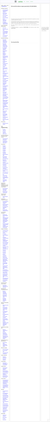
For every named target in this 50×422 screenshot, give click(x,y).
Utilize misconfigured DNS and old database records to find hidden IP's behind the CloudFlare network (5, 219)
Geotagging (4, 233)
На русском (4, 419)
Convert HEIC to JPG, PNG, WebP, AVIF (5, 263)
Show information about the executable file (5, 374)
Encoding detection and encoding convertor (5, 202)
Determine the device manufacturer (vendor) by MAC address (5, 344)
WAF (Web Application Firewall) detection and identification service (5, 323)
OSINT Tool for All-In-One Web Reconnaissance (5, 95)
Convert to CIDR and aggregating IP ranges (5, 177)
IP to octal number (5, 173)
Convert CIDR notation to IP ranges (5, 180)
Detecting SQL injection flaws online (5, 296)
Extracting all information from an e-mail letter (5, 363)
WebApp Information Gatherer (4, 54)
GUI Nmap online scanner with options (5, 312)
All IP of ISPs (4, 16)
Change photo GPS (5, 230)
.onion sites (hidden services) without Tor (5, 98)
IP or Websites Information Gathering (5, 48)
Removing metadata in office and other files (5, 240)
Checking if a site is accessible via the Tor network (5, 103)
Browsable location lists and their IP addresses (5, 11)
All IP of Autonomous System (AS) (4, 20)
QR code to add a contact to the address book (5, 408)
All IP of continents (5, 17)
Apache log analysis (5, 349)
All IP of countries (5, 15)
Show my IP (4, 27)
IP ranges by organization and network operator (5, 23)
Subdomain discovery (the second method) (5, 333)
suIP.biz (20, 1)
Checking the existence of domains (4, 83)
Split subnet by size (5, 158)
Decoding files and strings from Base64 (5, 207)
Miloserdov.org (4, 6)
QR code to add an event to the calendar (5, 411)
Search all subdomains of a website (5, 330)
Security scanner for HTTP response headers (5, 319)
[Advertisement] (25, 13)
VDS (24, 1)
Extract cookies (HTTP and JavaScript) (5, 112)
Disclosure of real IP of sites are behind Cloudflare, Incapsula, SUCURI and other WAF (5, 225)
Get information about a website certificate (5, 115)
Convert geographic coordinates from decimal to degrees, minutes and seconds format (5, 382)
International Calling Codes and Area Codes (5, 286)
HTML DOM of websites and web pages (5, 106)
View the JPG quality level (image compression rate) (5, 247)
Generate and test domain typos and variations (5, 57)
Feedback (31, 1)
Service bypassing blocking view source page (5, 189)
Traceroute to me (5, 35)
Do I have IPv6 (5, 36)
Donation (27, 1)
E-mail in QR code (5, 403)
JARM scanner (5, 133)
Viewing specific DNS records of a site (5, 68)
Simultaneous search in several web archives (5, 141)
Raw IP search (5, 417)
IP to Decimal (4, 166)
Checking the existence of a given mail (5, 76)
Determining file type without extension (5, 368)
